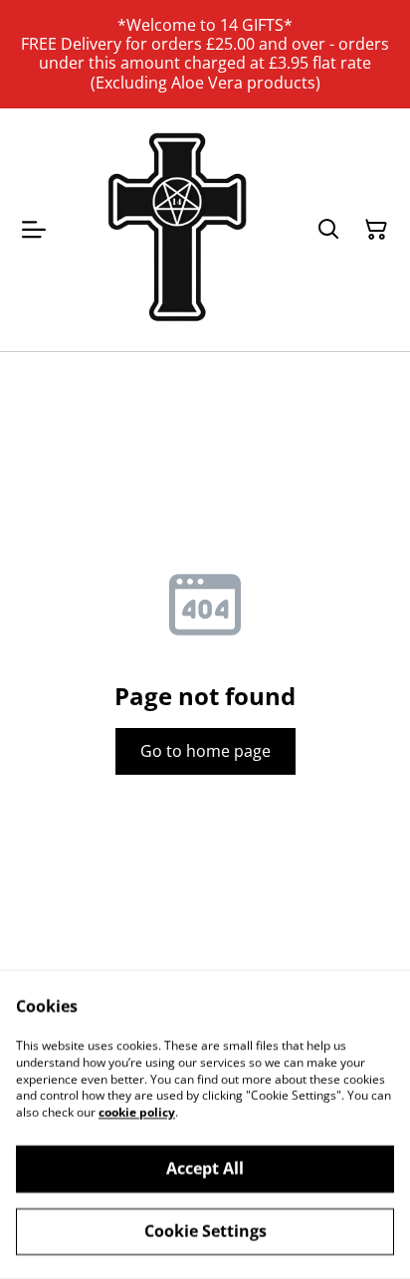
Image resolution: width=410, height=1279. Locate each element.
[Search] (328, 230)
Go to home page (205, 751)
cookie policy (137, 1112)
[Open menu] (34, 230)
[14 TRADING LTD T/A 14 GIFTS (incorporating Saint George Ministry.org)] (177, 229)
